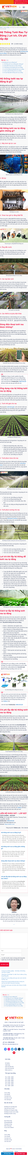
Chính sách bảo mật (9, 1066)
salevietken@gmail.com (12, 1044)
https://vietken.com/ (9, 824)
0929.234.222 (22, 381)
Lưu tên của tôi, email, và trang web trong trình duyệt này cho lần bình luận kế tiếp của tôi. (13, 958)
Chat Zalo (8, 1153)
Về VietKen (7, 1063)
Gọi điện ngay (21, 1153)
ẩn (7, 60)
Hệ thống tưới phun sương (10, 1113)
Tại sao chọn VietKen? (9, 1127)
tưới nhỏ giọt (10, 407)
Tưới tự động (6, 27)
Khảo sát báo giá (7, 1125)
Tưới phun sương (8, 1097)
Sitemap (16, 1151)
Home (1, 27)
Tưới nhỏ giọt (7, 1094)
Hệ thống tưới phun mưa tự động (11, 1111)
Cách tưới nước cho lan (9, 1108)
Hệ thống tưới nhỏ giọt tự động (10, 1110)
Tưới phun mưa (7, 1096)
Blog (5, 1130)
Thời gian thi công (8, 1124)
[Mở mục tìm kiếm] (20, 7)
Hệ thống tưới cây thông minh (10, 1106)
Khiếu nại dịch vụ (8, 1070)
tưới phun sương (12, 518)
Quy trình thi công (8, 1120)
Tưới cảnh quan (7, 1099)
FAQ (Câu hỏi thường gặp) (8, 1151)
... (14, 924)
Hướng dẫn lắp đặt (8, 1122)
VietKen (5, 701)
